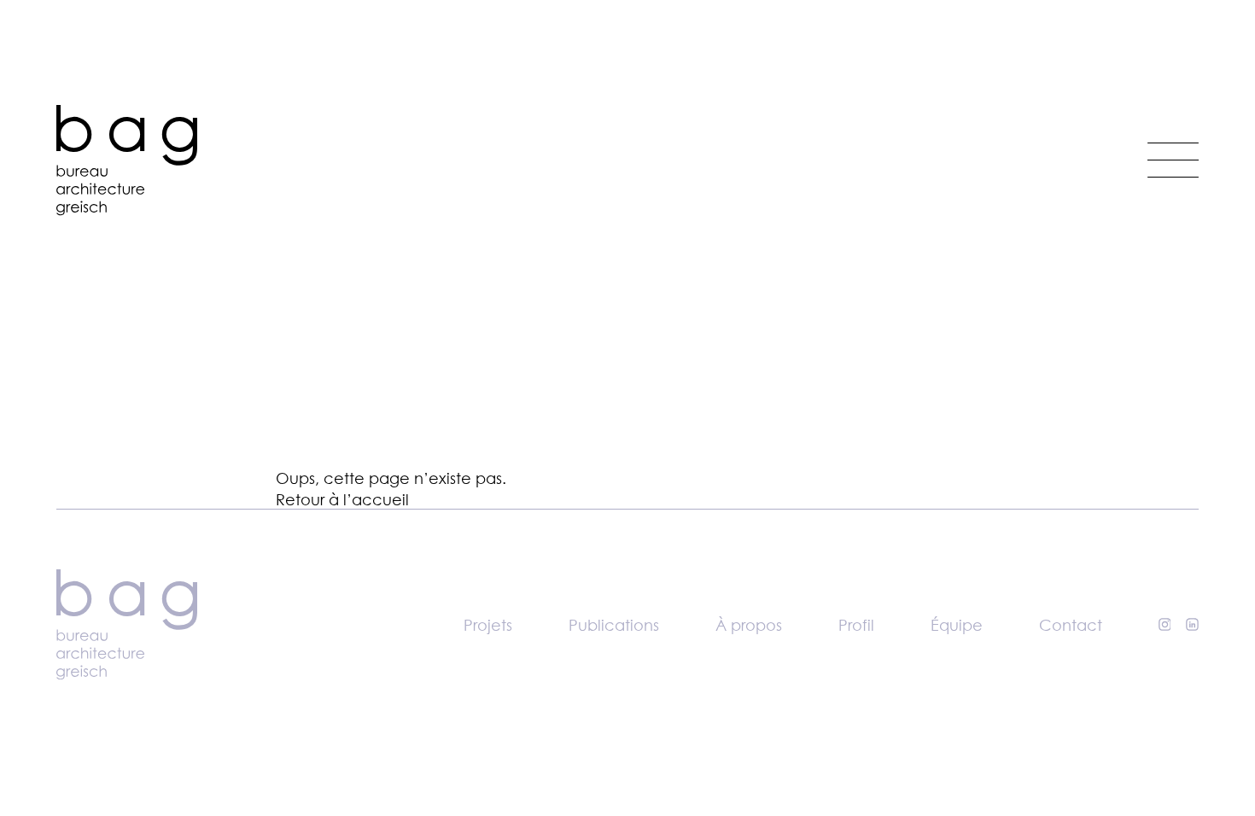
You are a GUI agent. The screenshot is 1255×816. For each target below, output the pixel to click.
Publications (614, 624)
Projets (488, 624)
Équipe (957, 624)
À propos (748, 624)
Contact (1070, 624)
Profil (856, 624)
